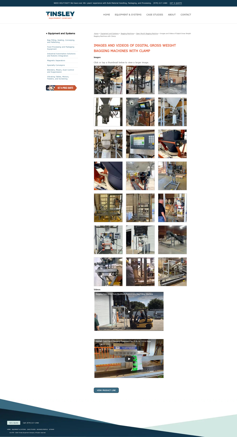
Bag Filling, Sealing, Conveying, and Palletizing (61, 41)
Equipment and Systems (110, 33)
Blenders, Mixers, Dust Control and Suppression (60, 71)
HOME (106, 14)
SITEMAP (51, 429)
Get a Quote (13, 423)
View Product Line (106, 390)
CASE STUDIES (154, 14)
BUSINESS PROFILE (42, 429)
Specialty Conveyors (56, 65)
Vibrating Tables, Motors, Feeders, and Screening (58, 78)
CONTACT (186, 14)
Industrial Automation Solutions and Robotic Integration (61, 55)
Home (96, 33)
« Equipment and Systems (60, 33)
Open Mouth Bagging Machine (147, 33)
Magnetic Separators (56, 60)
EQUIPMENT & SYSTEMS (128, 14)
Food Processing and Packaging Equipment (60, 48)
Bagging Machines (127, 33)
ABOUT (172, 14)
